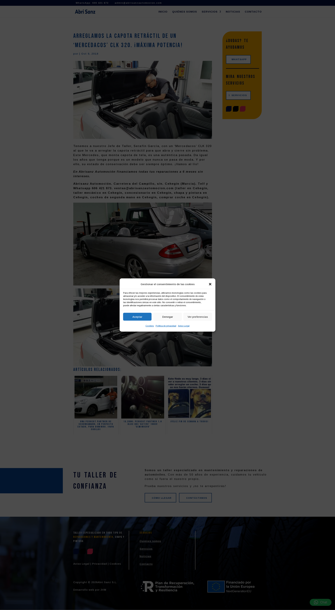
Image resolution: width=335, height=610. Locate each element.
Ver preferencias (198, 316)
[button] (210, 284)
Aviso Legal (183, 326)
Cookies (150, 326)
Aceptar (137, 316)
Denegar (167, 316)
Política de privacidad (166, 326)
